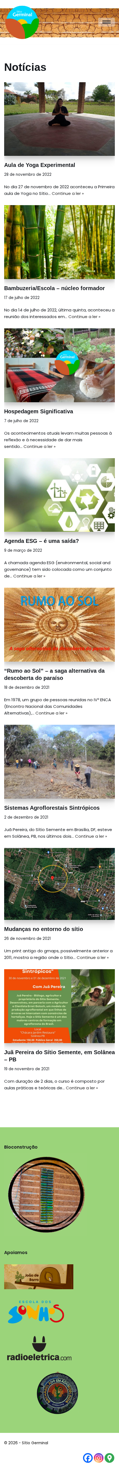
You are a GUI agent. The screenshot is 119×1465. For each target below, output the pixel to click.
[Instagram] (99, 1458)
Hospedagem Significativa (38, 411)
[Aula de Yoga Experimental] (59, 119)
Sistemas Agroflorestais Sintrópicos (52, 808)
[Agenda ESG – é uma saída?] (59, 495)
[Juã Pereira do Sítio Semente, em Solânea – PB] (59, 1006)
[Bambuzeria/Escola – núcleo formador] (59, 242)
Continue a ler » (68, 193)
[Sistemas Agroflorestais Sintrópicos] (59, 762)
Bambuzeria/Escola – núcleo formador (54, 288)
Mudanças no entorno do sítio (43, 929)
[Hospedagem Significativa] (59, 365)
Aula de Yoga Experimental (39, 165)
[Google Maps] (109, 1458)
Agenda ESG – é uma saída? (41, 541)
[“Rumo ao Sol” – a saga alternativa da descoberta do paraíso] (59, 625)
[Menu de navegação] (106, 22)
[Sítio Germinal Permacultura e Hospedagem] (23, 22)
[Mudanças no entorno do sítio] (59, 884)
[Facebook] (88, 1458)
